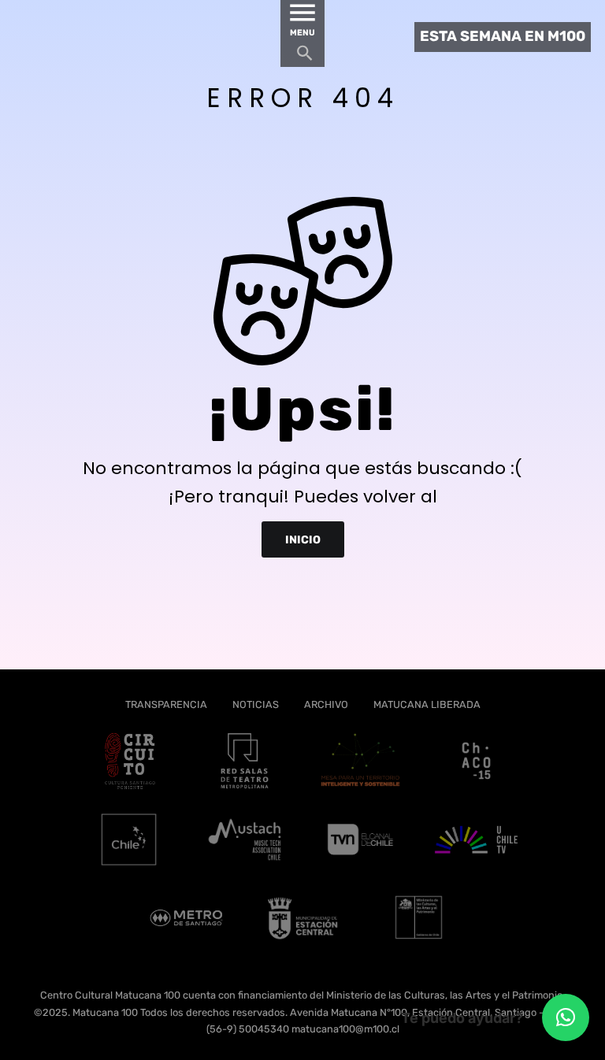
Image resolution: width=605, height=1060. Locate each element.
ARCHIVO (326, 704)
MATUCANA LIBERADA (427, 704)
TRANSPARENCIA (166, 704)
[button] (565, 1017)
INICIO (303, 539)
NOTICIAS (255, 704)
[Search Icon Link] (305, 57)
